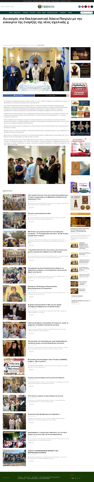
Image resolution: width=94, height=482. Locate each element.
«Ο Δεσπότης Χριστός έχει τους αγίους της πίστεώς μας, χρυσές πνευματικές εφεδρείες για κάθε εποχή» (47, 251)
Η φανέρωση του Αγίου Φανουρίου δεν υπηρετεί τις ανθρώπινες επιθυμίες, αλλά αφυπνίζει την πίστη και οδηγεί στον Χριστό (47, 270)
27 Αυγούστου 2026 (32, 201)
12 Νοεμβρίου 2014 (76, 297)
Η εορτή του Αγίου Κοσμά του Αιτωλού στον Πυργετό (46, 378)
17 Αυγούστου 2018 (84, 292)
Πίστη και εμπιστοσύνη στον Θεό (39, 213)
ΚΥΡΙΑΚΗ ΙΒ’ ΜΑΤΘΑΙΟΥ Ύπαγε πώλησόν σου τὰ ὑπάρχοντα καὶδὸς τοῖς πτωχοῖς (84, 245)
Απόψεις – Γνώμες (47, 1)
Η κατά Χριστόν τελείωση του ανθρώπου (83, 283)
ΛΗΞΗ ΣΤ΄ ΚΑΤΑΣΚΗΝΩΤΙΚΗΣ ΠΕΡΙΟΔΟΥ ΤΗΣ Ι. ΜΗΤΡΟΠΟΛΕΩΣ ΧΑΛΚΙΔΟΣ (43, 452)
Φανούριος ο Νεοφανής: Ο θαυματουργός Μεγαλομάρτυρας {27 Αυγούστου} (42, 287)
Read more (31, 207)
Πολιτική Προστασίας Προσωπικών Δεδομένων (50, 477)
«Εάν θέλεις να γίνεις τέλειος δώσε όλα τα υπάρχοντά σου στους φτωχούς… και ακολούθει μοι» (80, 230)
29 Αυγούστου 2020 (84, 264)
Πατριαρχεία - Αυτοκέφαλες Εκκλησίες (12, 195)
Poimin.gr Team (41, 45)
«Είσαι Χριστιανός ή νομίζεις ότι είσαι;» (84, 275)
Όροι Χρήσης (35, 477)
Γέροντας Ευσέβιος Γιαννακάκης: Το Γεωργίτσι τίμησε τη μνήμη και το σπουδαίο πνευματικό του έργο (48, 324)
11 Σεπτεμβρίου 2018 (32, 45)
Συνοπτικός (35, 1)
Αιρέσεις (69, 1)
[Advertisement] (47, 34)
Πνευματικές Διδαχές (55, 1)
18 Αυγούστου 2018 (84, 286)
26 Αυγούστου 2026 (32, 436)
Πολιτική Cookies (21, 478)
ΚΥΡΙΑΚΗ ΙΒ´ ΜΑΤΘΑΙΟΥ (77, 296)
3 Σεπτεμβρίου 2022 (75, 233)
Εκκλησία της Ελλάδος (9, 45)
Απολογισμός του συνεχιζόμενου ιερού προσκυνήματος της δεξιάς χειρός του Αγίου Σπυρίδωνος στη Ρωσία (47, 342)
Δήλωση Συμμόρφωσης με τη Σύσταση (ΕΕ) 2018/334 (38, 478)
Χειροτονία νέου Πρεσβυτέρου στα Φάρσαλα (44, 414)
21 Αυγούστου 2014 (76, 303)
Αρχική (24, 1)
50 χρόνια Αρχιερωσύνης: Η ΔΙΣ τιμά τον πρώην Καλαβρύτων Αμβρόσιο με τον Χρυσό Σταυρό (44, 306)
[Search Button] (92, 12)
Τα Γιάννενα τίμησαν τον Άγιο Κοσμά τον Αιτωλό (45, 396)
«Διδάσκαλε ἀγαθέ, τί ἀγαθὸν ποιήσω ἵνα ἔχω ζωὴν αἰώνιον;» (84, 261)
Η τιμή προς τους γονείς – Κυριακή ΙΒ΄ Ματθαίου (84, 269)
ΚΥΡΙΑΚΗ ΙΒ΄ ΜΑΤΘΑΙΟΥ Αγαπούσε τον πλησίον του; (81, 301)
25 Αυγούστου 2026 (32, 363)
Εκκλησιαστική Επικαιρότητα (20, 45)
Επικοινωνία (27, 477)
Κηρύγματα (40, 1)
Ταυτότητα (20, 477)
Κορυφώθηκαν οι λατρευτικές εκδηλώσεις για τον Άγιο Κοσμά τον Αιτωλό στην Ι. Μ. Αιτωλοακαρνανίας (47, 433)
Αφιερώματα (63, 1)
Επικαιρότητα (29, 1)
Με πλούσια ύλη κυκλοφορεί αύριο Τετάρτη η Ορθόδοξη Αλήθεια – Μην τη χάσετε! (47, 360)
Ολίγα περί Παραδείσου (82, 289)
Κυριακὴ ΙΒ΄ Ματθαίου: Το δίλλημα (84, 253)
